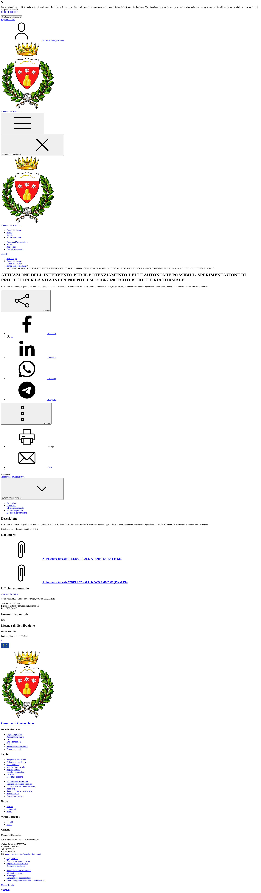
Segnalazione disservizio (17, 863)
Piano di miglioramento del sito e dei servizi (25, 880)
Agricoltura (11, 247)
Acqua (9, 244)
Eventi (9, 824)
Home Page (12, 258)
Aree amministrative (15, 737)
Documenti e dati (14, 263)
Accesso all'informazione (17, 242)
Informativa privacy (15, 873)
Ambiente (11, 789)
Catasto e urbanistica (15, 772)
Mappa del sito (7, 885)
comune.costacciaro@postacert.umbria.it (23, 854)
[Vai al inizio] (2, 641)
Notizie (10, 806)
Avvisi (9, 811)
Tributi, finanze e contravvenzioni (21, 786)
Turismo (10, 774)
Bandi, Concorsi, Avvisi (17, 266)
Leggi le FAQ (12, 858)
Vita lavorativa (13, 764)
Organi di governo (14, 734)
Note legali (11, 875)
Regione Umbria (8, 19)
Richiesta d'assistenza (16, 866)
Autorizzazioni (13, 793)
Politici (10, 744)
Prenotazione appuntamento (18, 861)
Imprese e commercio (16, 767)
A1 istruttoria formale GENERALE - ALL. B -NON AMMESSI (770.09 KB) (85, 582)
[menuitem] (31, 333)
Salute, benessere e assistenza (19, 791)
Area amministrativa (9, 594)
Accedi (4, 254)
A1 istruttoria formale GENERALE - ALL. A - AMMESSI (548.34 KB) (82, 558)
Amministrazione (14, 261)
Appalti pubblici (13, 769)
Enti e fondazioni (14, 742)
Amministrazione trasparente (19, 870)
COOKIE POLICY (9, 12)
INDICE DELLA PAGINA (12, 498)
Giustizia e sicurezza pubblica (19, 784)
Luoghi (10, 822)
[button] (14, 230)
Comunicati (11, 809)
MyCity (6, 889)
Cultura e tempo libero (16, 762)
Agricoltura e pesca (15, 796)
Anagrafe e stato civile (16, 760)
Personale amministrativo (17, 747)
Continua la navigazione (11, 17)
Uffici (9, 739)
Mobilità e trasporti (15, 777)
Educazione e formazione (17, 781)
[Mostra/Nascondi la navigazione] (22, 123)
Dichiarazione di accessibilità (19, 878)
